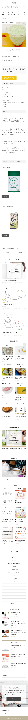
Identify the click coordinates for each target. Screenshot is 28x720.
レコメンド (14, 595)
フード (14, 583)
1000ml (5, 235)
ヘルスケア (14, 589)
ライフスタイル (14, 592)
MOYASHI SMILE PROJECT (14, 562)
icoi (14, 553)
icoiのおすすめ (14, 559)
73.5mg (5, 196)
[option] (14, 440)
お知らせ (14, 574)
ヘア (14, 586)
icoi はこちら (14, 697)
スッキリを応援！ (14, 577)
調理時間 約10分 (9, 78)
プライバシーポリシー (6, 711)
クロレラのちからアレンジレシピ (10, 248)
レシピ (18, 248)
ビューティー (14, 580)
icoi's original (14, 556)
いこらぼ (14, 565)
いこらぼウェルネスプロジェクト (14, 571)
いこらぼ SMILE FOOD (14, 568)
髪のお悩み (14, 601)
